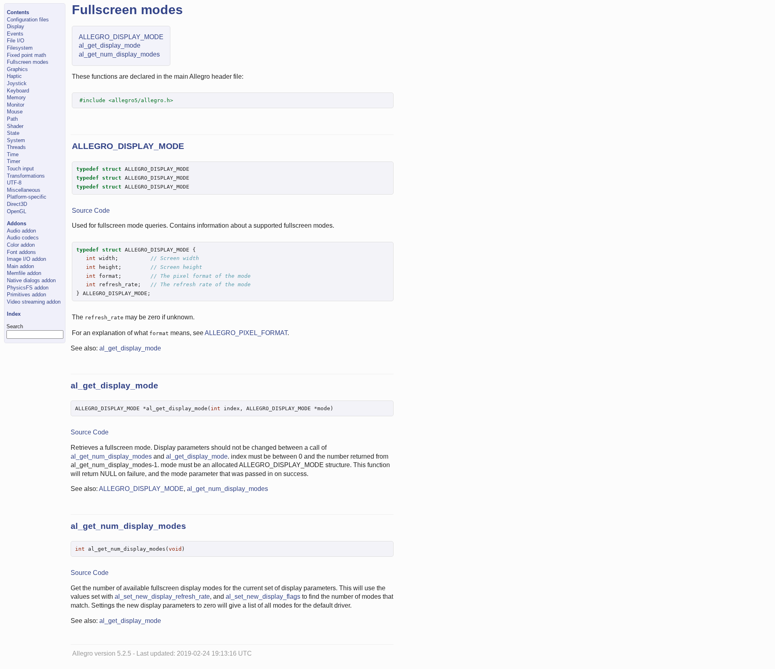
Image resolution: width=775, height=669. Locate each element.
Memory (16, 97)
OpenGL (16, 211)
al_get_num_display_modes (119, 54)
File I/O (15, 41)
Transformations (26, 176)
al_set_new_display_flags (263, 596)
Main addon (20, 266)
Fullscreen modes (27, 62)
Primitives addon (26, 295)
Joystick (17, 83)
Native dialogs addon (31, 280)
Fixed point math (26, 55)
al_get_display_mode (109, 45)
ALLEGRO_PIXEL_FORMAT (246, 332)
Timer (13, 161)
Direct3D (17, 204)
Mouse (15, 112)
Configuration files (28, 20)
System (16, 140)
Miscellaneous (23, 190)
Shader (15, 126)
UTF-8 (14, 183)
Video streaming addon (34, 302)
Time (13, 154)
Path (12, 119)
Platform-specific (26, 197)
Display (15, 26)
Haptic (14, 76)
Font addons (21, 252)
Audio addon (21, 231)
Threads (16, 147)
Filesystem (20, 48)
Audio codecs (23, 238)
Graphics (17, 69)
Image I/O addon (26, 259)
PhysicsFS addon (27, 288)
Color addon (21, 245)
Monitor (15, 105)
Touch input (20, 169)
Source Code (91, 210)
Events (15, 34)
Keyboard (18, 91)
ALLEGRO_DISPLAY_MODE (121, 37)
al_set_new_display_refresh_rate (162, 596)
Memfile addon (24, 273)
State (13, 133)
